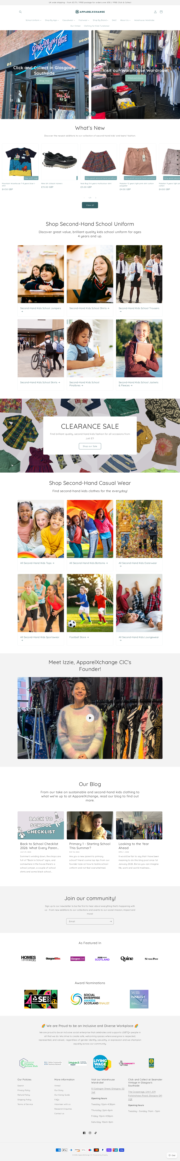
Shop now (44, 80)
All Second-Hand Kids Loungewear (139, 637)
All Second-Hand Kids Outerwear (138, 563)
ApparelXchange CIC (85, 1155)
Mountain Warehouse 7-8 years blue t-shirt (18, 184)
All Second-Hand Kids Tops (36, 563)
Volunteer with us (62, 1104)
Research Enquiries (63, 1109)
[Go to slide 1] (87, 115)
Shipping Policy (24, 1099)
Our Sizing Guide (62, 1095)
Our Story (58, 1090)
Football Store (77, 637)
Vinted (57, 1085)
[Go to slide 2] (90, 115)
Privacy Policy (24, 1090)
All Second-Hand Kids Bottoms (87, 563)
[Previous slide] (86, 113)
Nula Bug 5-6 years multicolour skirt (96, 183)
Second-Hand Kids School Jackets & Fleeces (138, 384)
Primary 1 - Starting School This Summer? (89, 846)
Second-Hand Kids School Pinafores (84, 384)
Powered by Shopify (100, 1155)
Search (21, 1085)
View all (90, 205)
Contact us (59, 1113)
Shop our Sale (90, 446)
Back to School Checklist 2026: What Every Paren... (39, 846)
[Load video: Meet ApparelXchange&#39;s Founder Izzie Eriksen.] (90, 718)
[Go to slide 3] (92, 115)
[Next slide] (93, 113)
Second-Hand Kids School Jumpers (40, 308)
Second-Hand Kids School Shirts (87, 308)
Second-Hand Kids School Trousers (139, 308)
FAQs (56, 1099)
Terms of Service (25, 1104)
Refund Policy (24, 1095)
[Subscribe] (111, 921)
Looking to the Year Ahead (134, 846)
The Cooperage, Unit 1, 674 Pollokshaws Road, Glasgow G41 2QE (145, 1095)
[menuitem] (33, 20)
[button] (20, 12)
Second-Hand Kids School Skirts (38, 382)
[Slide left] (84, 198)
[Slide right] (96, 198)
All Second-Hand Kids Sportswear (39, 637)
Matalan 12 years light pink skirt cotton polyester (137, 184)
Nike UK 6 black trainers (51, 183)
